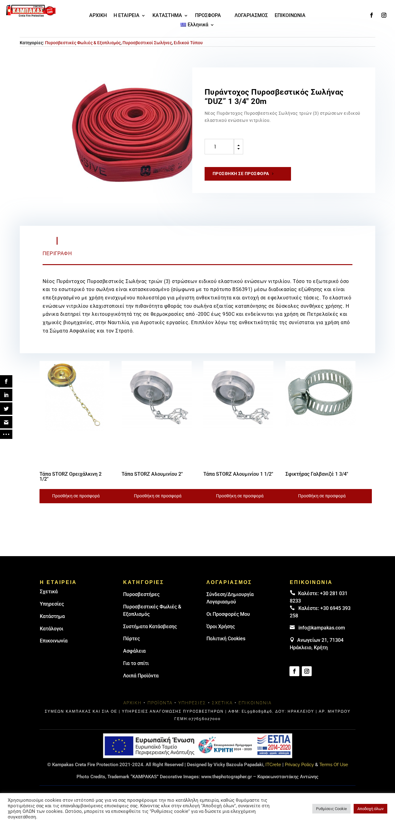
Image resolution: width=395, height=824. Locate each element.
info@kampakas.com (321, 628)
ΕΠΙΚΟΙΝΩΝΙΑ (290, 15)
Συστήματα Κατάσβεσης (150, 626)
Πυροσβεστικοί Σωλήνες (147, 42)
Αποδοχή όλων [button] (370, 808)
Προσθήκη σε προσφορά (241, 173)
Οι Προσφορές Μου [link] (228, 614)
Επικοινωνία (54, 641)
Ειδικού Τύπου (188, 42)
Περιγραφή (57, 253)
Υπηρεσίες (52, 604)
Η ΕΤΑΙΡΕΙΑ (126, 15)
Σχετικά (49, 591)
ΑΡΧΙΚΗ (98, 15)
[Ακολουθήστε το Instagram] (384, 15)
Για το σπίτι (136, 663)
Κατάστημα (52, 616)
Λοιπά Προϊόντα (141, 676)
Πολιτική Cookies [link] (225, 639)
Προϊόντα (160, 702)
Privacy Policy (299, 764)
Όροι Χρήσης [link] (220, 626)
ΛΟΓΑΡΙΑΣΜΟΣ (251, 15)
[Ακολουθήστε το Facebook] (371, 15)
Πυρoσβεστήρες (141, 594)
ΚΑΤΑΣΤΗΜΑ (167, 15)
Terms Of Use (333, 764)
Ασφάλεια (134, 651)
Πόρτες (131, 639)
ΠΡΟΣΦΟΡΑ (208, 15)
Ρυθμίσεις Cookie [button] (331, 808)
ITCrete (273, 764)
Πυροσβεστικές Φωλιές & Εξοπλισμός (83, 42)
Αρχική (132, 702)
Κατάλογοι (51, 629)
